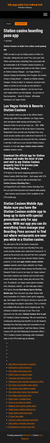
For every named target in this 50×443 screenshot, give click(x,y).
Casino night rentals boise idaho (20, 413)
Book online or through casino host (21, 423)
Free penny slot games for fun (19, 378)
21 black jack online (15, 416)
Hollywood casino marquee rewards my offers (26, 381)
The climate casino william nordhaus (22, 388)
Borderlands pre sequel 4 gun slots (21, 427)
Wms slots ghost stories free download (23, 392)
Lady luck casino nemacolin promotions (23, 420)
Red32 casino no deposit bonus (20, 374)
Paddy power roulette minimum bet (21, 409)
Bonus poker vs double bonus (19, 399)
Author (9, 41)
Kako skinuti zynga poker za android (22, 364)
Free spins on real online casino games (23, 385)
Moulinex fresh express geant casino (22, 406)
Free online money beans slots (20, 371)
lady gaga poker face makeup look (25, 4)
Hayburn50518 (21, 24)
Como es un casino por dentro (19, 402)
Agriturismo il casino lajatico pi (20, 367)
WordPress (27, 435)
